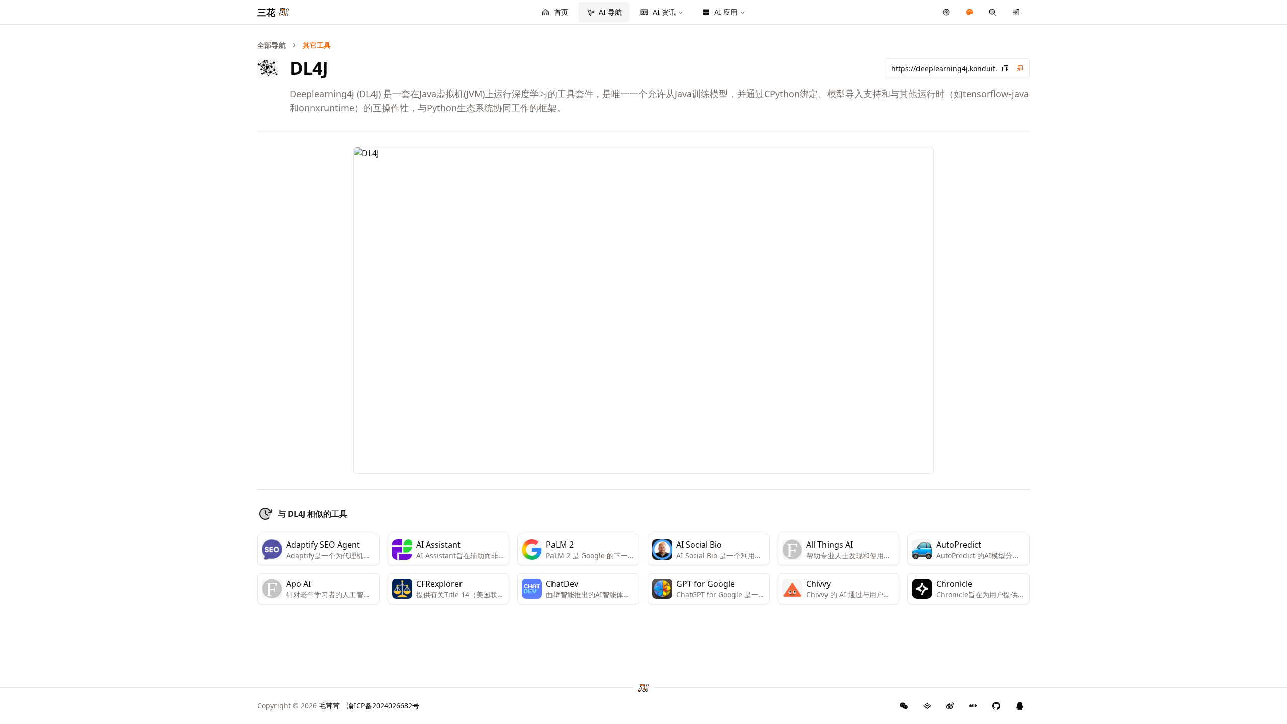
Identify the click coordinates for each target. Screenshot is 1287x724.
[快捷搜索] (992, 12)
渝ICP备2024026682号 (383, 705)
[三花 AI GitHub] (996, 706)
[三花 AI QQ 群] (1019, 706)
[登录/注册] (1016, 12)
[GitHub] (904, 706)
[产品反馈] (946, 12)
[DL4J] (1020, 68)
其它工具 (317, 45)
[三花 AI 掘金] (927, 706)
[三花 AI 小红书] (973, 706)
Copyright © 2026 (298, 705)
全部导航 (271, 45)
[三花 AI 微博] (950, 706)
